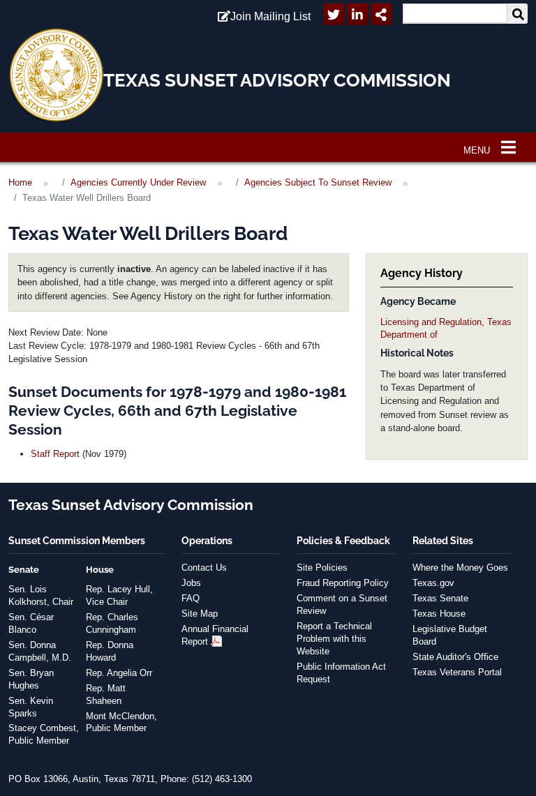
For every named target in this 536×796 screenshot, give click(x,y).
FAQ (190, 598)
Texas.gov (433, 583)
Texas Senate (440, 598)
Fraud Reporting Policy (343, 583)
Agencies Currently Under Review (138, 182)
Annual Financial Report (214, 635)
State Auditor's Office (455, 657)
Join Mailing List (270, 16)
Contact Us (204, 567)
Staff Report (55, 454)
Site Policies (322, 567)
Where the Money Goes (460, 567)
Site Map (199, 613)
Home (20, 182)
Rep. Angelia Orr (119, 673)
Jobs (191, 583)
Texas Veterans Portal (457, 672)
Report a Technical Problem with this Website (334, 638)
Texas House (439, 613)
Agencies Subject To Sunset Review (318, 182)
